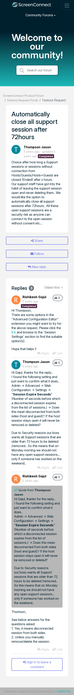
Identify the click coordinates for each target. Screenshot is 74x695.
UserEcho (63, 691)
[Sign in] (66, 15)
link (13, 332)
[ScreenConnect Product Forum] (31, 5)
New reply (38, 267)
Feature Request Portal (22, 100)
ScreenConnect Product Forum (23, 95)
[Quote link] (16, 490)
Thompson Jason (37, 147)
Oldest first (52, 287)
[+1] (55, 298)
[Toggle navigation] (66, 6)
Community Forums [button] (39, 15)
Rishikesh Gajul (34, 297)
